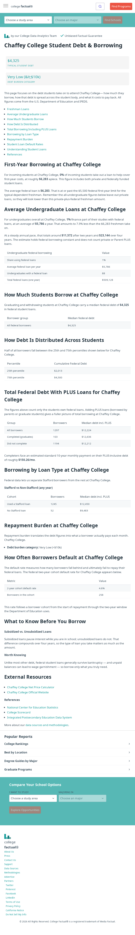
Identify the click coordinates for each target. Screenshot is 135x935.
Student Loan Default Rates (25, 144)
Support (8, 864)
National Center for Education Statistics (32, 707)
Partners (9, 880)
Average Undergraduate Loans (27, 114)
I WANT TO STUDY (19, 792)
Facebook (11, 893)
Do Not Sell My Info (16, 914)
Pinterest (10, 889)
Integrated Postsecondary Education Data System (39, 717)
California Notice (15, 910)
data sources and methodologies (47, 725)
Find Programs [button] (121, 6)
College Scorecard (18, 712)
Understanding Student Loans (26, 149)
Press (7, 855)
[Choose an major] (77, 20)
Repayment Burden (20, 139)
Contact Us (10, 860)
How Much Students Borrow (25, 119)
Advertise (9, 876)
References (14, 154)
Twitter (10, 885)
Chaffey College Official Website (28, 692)
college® (11, 844)
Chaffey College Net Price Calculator (30, 687)
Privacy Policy (13, 906)
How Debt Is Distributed (22, 124)
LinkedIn (10, 897)
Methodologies (12, 872)
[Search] (100, 6)
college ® (22, 6)
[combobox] (100, 6)
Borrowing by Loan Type (23, 134)
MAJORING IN (66, 792)
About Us (9, 851)
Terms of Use (13, 901)
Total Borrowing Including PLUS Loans (31, 129)
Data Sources (11, 868)
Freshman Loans (18, 109)
